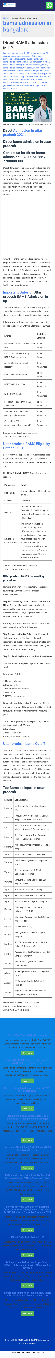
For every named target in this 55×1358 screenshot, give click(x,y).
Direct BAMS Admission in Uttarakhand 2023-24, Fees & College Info (28, 1061)
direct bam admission (19, 79)
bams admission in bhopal (15, 62)
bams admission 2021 (26, 56)
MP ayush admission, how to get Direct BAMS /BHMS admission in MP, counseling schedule (27, 1265)
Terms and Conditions (20, 1353)
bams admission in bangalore (33, 59)
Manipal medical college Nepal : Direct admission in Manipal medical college (27, 1117)
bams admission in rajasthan (30, 70)
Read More (27, 1053)
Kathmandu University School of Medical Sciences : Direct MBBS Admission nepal (27, 1176)
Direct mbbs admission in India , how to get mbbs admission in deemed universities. (27, 1294)
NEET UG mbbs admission (33, 53)
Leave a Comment (11, 53)
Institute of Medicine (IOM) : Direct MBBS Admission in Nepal (27, 1149)
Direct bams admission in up (26, 82)
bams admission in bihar (38, 62)
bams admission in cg (12, 64)
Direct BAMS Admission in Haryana (27, 1035)
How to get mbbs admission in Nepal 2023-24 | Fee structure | (27, 1089)
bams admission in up (35, 73)
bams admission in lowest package (19, 68)
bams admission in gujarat (35, 64)
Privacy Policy (38, 1353)
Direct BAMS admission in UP (27, 1237)
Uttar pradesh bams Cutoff (24, 744)
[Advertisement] (27, 227)
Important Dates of (18, 292)
